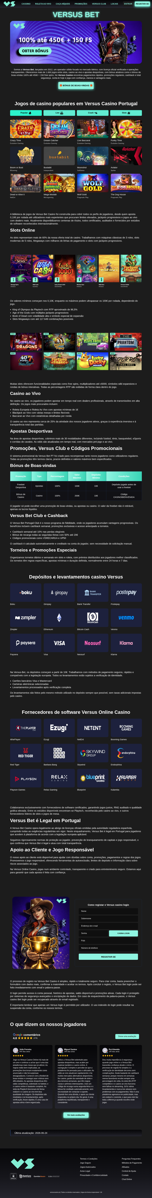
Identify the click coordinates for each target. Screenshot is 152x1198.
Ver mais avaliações (76, 1115)
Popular (24, 113)
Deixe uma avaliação (127, 1036)
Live (57, 113)
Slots (124, 113)
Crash (91, 113)
